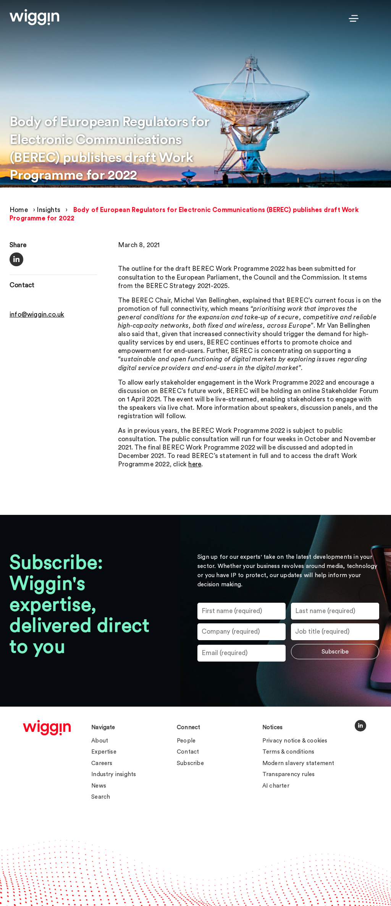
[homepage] (47, 727)
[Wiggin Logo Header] (34, 17)
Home (19, 210)
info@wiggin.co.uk (37, 314)
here (194, 464)
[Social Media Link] (360, 725)
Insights (48, 210)
